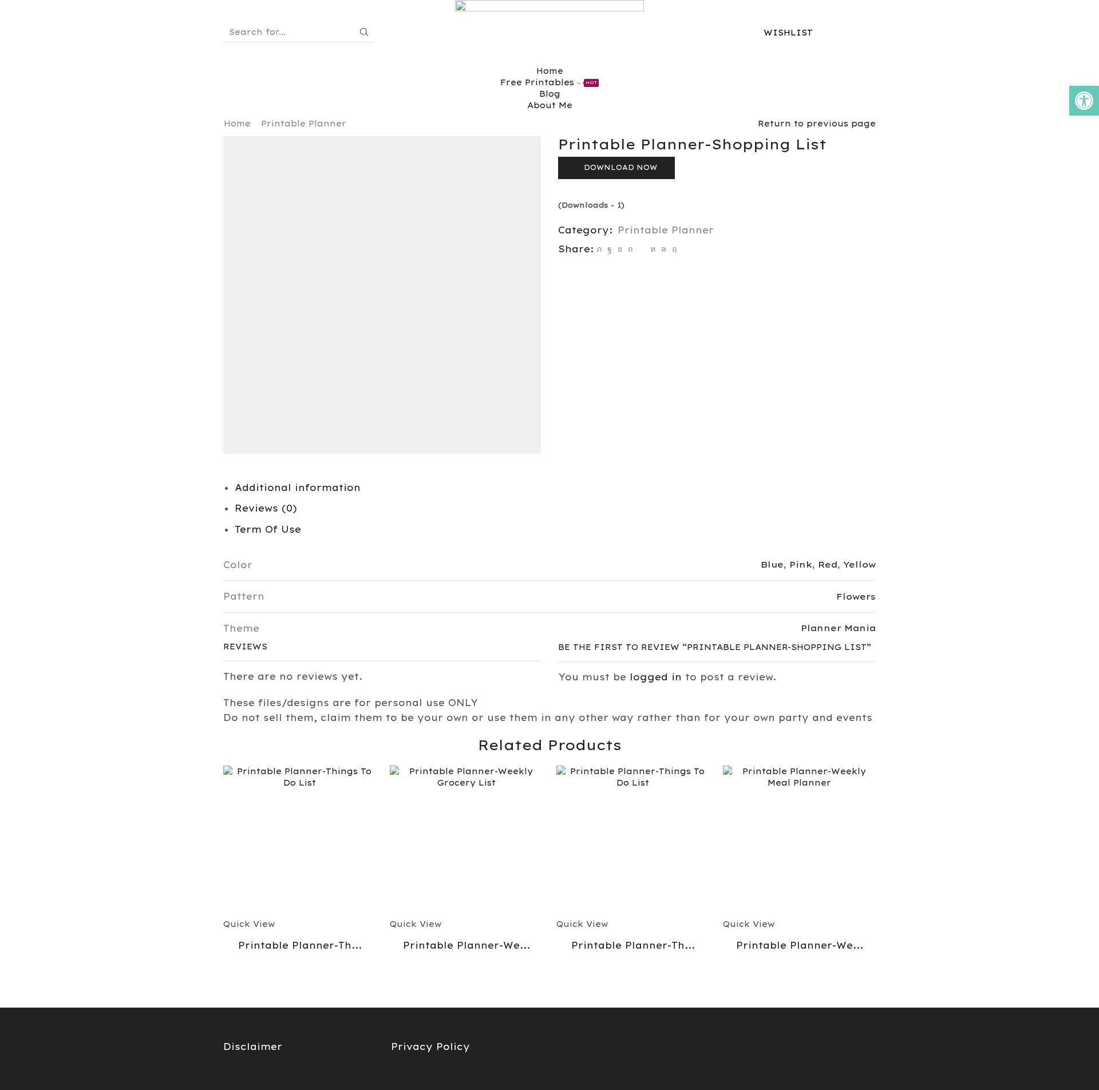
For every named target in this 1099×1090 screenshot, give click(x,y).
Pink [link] (800, 564)
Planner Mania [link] (838, 628)
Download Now (620, 167)
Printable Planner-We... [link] (466, 945)
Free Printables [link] (548, 82)
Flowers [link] (856, 596)
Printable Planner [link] (303, 123)
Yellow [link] (859, 564)
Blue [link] (772, 564)
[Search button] (364, 32)
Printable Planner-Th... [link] (300, 945)
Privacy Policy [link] (430, 1046)
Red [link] (827, 564)
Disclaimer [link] (252, 1046)
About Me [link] (549, 105)
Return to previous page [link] (817, 123)
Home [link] (237, 123)
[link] (1084, 101)
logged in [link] (656, 677)
